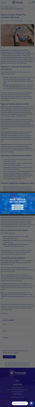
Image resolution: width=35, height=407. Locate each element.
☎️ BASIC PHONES (17, 205)
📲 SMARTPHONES (17, 207)
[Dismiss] (26, 403)
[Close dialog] (0, 193)
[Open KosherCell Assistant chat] (31, 403)
